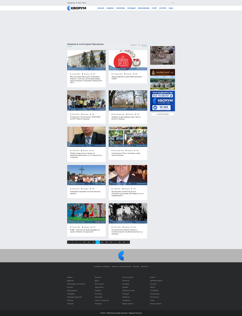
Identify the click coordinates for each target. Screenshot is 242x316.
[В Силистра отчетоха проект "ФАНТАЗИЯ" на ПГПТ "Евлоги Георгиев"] (86, 100)
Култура (162, 8)
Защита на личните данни (121, 266)
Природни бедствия (74, 297)
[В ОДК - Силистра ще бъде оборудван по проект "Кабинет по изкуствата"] (86, 213)
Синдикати (126, 300)
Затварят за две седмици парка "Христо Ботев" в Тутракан (126, 118)
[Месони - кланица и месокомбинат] (162, 64)
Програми (86, 74)
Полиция (131, 8)
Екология (125, 280)
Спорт (154, 8)
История (153, 284)
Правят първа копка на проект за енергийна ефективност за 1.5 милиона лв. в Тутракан (86, 155)
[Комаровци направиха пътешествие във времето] (86, 175)
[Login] (172, 3)
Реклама (136, 266)
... (80, 242)
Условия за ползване (102, 266)
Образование (143, 8)
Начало (101, 8)
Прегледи (144, 45)
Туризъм (70, 304)
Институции (99, 284)
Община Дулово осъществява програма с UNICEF (127, 78)
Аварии (70, 277)
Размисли (126, 297)
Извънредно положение (76, 284)
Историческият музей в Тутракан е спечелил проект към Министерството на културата (127, 232)
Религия (70, 300)
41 (84, 242)
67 (124, 242)
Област (152, 287)
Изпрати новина (163, 114)
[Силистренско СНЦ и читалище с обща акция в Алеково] (128, 137)
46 (106, 242)
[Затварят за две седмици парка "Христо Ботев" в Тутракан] (128, 100)
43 (93, 242)
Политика (120, 8)
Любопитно (99, 287)
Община (98, 290)
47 (111, 242)
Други (97, 280)
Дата (139, 45)
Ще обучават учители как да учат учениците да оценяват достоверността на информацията (127, 193)
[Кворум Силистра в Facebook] (162, 101)
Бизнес (152, 277)
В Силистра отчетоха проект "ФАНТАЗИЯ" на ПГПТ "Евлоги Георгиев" (85, 118)
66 (119, 242)
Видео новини (127, 304)
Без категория (127, 277)
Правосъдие (154, 294)
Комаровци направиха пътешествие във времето (85, 192)
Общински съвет (128, 290)
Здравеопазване (156, 280)
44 (98, 242)
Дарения (70, 280)
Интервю (125, 284)
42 (89, 242)
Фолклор (98, 304)
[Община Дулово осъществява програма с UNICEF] (128, 60)
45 (102, 242)
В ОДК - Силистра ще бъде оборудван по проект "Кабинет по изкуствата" (85, 231)
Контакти (144, 266)
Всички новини (155, 304)
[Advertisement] (121, 25)
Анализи (98, 277)
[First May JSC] (162, 79)
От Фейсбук (154, 290)
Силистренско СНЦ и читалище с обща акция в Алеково (126, 154)
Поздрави (70, 294)
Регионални (154, 297)
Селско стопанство (102, 300)
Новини (110, 8)
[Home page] (76, 8)
